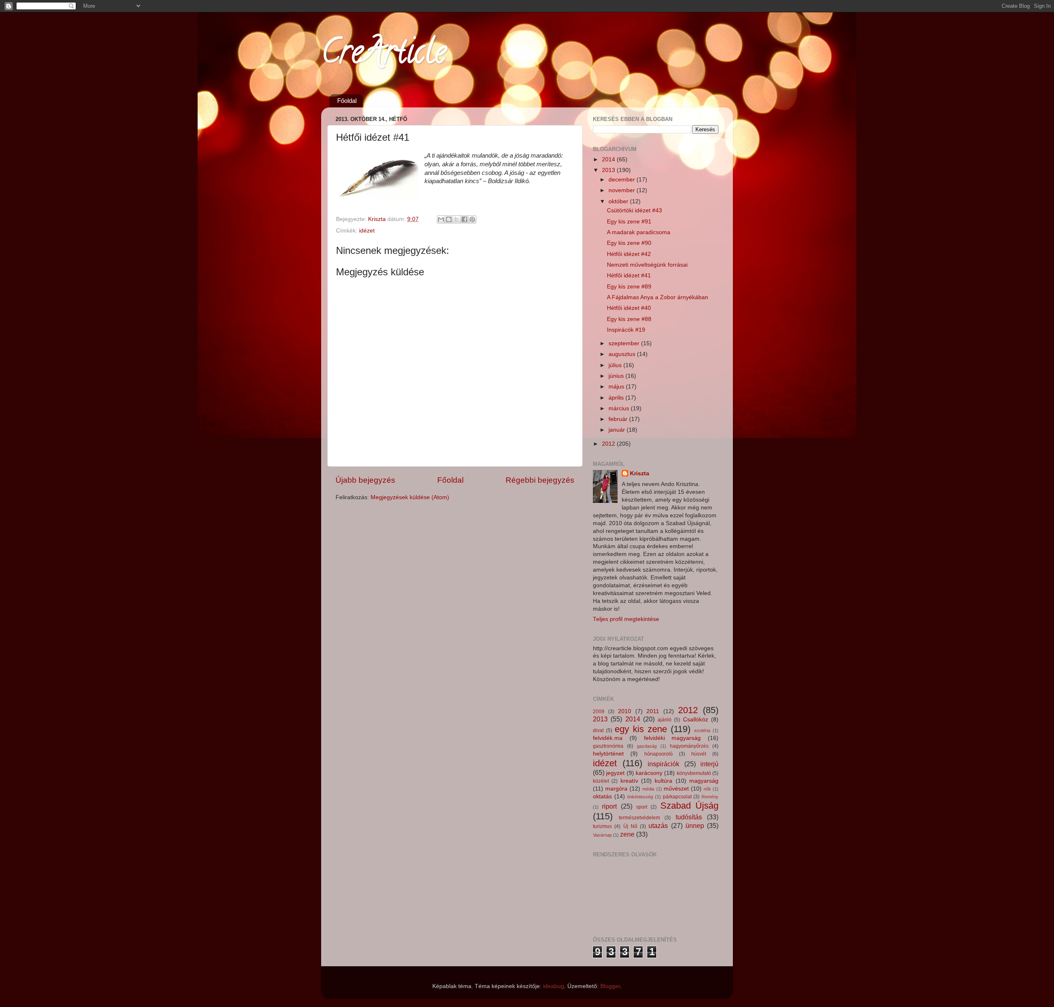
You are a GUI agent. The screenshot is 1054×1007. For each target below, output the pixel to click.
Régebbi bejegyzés (540, 480)
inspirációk (663, 763)
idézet (367, 231)
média (648, 788)
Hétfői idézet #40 (629, 308)
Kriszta (639, 473)
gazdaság (647, 746)
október (619, 201)
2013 (609, 170)
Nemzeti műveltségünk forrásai (647, 265)
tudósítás (689, 817)
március (620, 408)
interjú (709, 763)
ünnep (695, 825)
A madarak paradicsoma (638, 232)
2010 (624, 711)
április (617, 398)
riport (609, 806)
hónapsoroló (658, 754)
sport (641, 807)
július (616, 365)
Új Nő (630, 826)
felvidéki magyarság (672, 738)
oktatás (602, 796)
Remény (710, 796)
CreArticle (383, 55)
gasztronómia (608, 746)
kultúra (663, 781)
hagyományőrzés (689, 746)
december (623, 180)
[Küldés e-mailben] (441, 219)
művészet (676, 789)
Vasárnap (602, 835)
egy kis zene (641, 729)
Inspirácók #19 (626, 330)
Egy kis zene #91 (629, 222)
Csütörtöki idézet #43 (634, 210)
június (617, 376)
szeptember (625, 343)
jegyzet (615, 773)
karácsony (649, 773)
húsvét (698, 754)
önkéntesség (640, 796)
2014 (609, 159)
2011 (652, 711)
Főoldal (347, 100)
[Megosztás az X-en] (456, 219)
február (619, 419)
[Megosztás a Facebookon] (464, 219)
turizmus (602, 826)
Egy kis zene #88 (629, 319)
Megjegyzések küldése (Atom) (410, 497)
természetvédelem (639, 818)
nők (707, 788)
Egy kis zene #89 (629, 287)
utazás (658, 825)
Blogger (610, 986)
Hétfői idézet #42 (629, 254)
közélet (601, 781)
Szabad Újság (689, 805)
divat (598, 730)
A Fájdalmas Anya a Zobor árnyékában (657, 297)
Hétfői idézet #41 (629, 275)
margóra (616, 789)
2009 (598, 711)
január (618, 430)
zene (627, 834)
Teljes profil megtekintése (626, 619)
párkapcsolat (677, 797)
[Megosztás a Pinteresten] (472, 219)
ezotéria (702, 730)
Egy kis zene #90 (629, 243)
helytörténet (608, 754)
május (617, 387)
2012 (609, 444)
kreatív (629, 781)
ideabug (553, 986)
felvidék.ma (608, 738)
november (623, 190)
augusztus (623, 354)
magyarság (703, 781)
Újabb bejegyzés (365, 480)
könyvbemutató (694, 773)
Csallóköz (695, 719)
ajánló (665, 720)
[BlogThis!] (449, 219)
